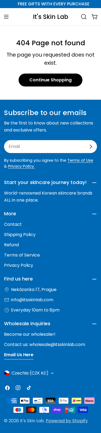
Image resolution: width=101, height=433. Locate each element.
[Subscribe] (90, 146)
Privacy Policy (18, 265)
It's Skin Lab (50, 17)
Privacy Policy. (21, 166)
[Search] (83, 16)
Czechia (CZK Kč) (30, 373)
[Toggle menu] (6, 16)
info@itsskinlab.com (32, 300)
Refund (11, 245)
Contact (13, 224)
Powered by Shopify (67, 421)
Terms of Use (80, 160)
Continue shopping (50, 80)
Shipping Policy (20, 234)
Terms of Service (22, 255)
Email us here (18, 355)
